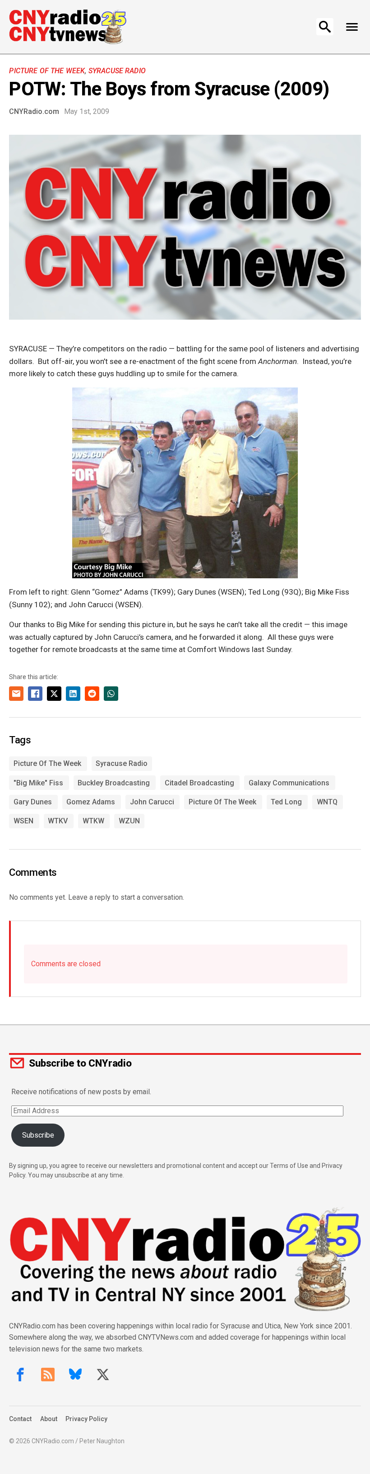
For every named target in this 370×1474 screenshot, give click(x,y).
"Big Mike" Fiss (38, 783)
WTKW (93, 821)
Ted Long (286, 802)
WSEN (23, 821)
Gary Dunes (33, 802)
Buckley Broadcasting (114, 783)
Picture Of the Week (47, 70)
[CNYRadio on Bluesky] (75, 1374)
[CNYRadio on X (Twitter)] (103, 1374)
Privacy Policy (86, 1418)
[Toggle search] (324, 26)
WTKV (58, 821)
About (48, 1418)
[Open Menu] (352, 27)
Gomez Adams (90, 802)
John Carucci (152, 802)
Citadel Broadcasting (199, 783)
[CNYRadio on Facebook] (20, 1374)
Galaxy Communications (289, 783)
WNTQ (327, 802)
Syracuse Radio (117, 70)
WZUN (129, 821)
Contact (20, 1418)
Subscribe (38, 1135)
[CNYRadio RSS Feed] (48, 1374)
